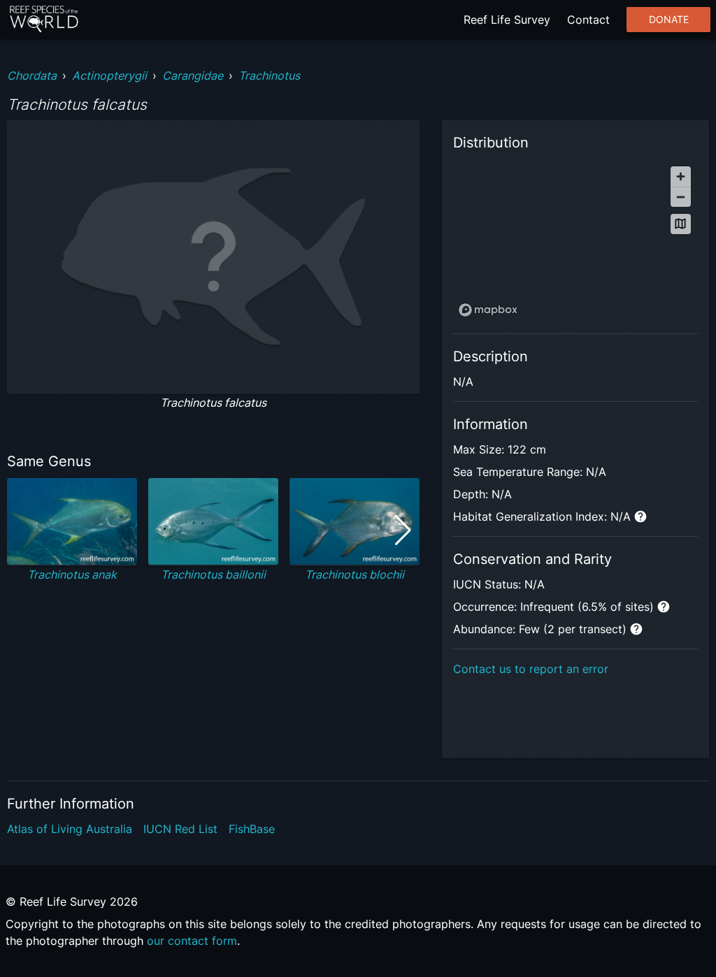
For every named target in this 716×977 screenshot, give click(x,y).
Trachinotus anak (72, 574)
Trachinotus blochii (354, 574)
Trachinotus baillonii (213, 574)
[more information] (640, 516)
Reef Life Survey (507, 20)
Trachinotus (269, 75)
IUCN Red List (180, 829)
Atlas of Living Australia (69, 829)
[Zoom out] (681, 197)
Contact (588, 20)
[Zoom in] (681, 176)
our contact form (192, 941)
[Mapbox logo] (488, 310)
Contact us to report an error (530, 669)
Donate (669, 19)
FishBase (252, 829)
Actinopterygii (109, 75)
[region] (575, 240)
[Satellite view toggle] (681, 224)
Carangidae (192, 75)
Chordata (32, 75)
